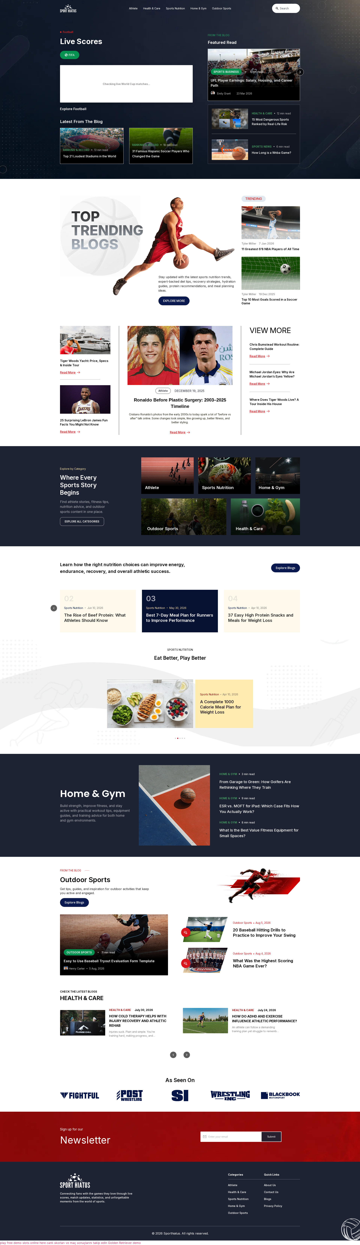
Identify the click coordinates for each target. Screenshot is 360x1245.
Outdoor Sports (221, 8)
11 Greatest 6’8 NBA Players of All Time (270, 249)
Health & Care (151, 8)
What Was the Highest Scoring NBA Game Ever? (263, 963)
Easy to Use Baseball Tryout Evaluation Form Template (109, 961)
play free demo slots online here (23, 1243)
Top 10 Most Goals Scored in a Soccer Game (269, 301)
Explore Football (73, 109)
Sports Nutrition (175, 8)
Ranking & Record (76, 150)
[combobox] (286, 8)
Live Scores (81, 41)
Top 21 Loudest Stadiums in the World (89, 156)
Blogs (267, 1199)
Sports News (262, 146)
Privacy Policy (273, 1205)
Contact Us (271, 1192)
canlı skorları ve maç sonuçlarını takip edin (77, 1243)
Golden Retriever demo (124, 1243)
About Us (270, 1185)
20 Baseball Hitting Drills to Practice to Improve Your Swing (264, 933)
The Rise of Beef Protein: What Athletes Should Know (95, 618)
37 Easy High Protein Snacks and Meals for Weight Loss (260, 618)
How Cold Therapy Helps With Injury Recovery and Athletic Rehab (137, 1020)
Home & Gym (198, 8)
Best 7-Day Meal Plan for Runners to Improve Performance (179, 618)
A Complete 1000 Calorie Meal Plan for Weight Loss (220, 706)
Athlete (133, 8)
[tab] (69, 55)
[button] (207, 72)
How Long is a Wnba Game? (271, 153)
